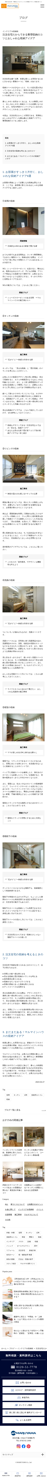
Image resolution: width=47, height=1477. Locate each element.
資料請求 (29, 1476)
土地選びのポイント (35, 1204)
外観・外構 (10, 1233)
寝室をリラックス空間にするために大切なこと (24, 819)
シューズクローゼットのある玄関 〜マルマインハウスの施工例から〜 (24, 299)
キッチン (17, 1095)
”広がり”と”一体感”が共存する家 (20, 360)
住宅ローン (10, 1255)
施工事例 (18, 1215)
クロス (21, 1241)
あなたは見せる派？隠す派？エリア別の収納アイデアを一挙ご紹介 (24, 431)
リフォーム (10, 1250)
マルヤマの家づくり (27, 1264)
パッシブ (9, 1246)
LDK (25, 1095)
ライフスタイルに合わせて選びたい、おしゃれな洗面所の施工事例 (24, 690)
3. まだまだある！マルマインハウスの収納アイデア (22, 157)
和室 (23, 1237)
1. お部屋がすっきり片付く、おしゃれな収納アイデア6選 (22, 144)
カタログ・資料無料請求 (25, 1390)
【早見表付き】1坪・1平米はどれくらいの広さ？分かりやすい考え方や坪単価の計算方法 (29, 1281)
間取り (31, 1237)
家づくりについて (18, 1204)
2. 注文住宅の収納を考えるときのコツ (20, 151)
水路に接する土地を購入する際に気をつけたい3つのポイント (29, 1306)
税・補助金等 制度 (25, 1255)
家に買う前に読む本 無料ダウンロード (25, 1413)
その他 (7, 1220)
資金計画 (32, 1250)
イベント (39, 1209)
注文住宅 (22, 1250)
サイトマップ (8, 1455)
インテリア (10, 1241)
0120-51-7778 (5, 1475)
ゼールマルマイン (23, 1246)
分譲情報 (8, 1215)
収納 (8, 1099)
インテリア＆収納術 (26, 1209)
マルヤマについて (31, 1215)
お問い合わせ (41, 1476)
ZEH (35, 1246)
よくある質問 (25, 1420)
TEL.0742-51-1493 (23, 1441)
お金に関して (10, 1209)
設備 (29, 1241)
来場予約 (18, 1476)
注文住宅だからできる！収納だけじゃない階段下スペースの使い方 (24, 936)
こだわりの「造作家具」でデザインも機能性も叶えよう (24, 563)
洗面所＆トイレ (37, 1095)
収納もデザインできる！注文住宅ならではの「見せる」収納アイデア (24, 426)
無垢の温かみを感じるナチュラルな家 (22, 494)
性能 (36, 1241)
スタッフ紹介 (11, 1264)
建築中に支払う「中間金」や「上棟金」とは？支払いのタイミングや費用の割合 (29, 1319)
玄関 (8, 1095)
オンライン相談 (25, 1405)
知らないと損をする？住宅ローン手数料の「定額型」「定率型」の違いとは (29, 1332)
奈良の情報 (10, 1259)
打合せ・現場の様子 (26, 1259)
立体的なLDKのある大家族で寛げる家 (22, 246)
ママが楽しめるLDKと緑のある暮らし (22, 752)
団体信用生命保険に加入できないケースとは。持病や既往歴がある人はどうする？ (29, 1294)
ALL (6, 1204)
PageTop (44, 1466)
